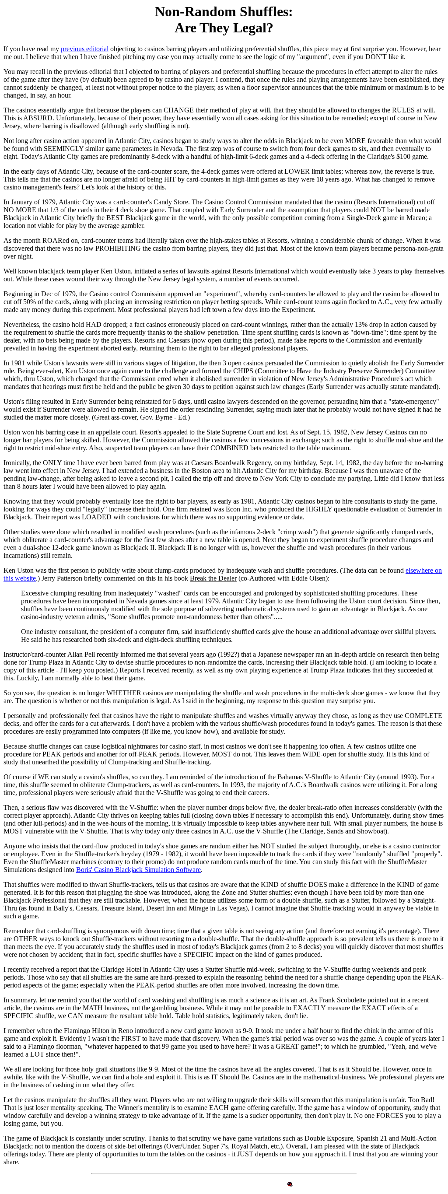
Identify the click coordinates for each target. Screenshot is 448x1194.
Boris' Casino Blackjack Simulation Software (138, 869)
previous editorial (84, 49)
